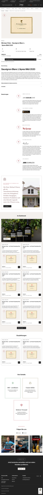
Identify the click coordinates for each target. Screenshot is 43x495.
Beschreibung (4, 65)
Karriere (13, 479)
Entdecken (6, 238)
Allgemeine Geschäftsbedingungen (7, 486)
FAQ (2, 477)
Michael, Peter (32, 51)
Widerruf (13, 481)
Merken (40, 59)
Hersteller (3, 86)
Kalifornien (19, 51)
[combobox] (2, 59)
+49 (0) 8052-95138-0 (26, 477)
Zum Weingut (6, 206)
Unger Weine (14, 477)
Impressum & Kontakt (5, 490)
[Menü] (41, 488)
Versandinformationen (5, 479)
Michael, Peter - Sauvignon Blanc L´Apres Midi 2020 (17, 10)
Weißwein (6, 10)
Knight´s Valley (23, 51)
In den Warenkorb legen (9, 59)
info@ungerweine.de (26, 479)
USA (16, 51)
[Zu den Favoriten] (38, 5)
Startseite (2, 10)
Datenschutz (3, 493)
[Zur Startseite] (21, 5)
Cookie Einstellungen (5, 488)
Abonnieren (20, 468)
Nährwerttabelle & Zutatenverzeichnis (9, 83)
